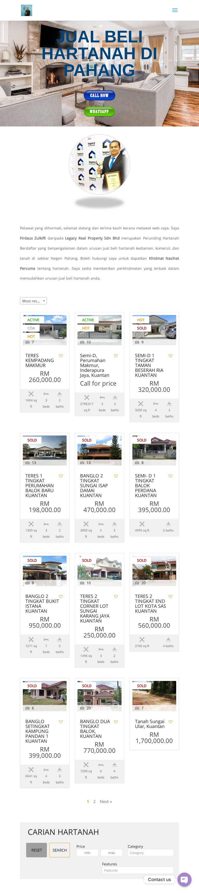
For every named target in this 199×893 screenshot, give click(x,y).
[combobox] (33, 300)
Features (109, 863)
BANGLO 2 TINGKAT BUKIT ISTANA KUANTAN (42, 604)
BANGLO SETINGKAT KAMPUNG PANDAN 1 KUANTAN (37, 731)
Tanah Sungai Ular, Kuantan (150, 724)
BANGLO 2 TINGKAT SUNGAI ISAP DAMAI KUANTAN (94, 485)
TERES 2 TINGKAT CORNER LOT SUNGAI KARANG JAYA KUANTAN (94, 609)
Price (80, 846)
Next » (106, 801)
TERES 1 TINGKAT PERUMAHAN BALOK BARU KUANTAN (39, 485)
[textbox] (151, 852)
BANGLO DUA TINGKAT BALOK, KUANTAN (95, 729)
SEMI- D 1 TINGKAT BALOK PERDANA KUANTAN (146, 485)
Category (135, 846)
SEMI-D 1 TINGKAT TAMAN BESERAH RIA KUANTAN (149, 365)
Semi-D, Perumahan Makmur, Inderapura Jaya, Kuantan (94, 365)
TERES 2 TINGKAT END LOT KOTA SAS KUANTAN (150, 604)
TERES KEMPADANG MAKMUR (39, 360)
